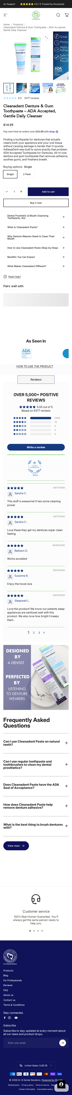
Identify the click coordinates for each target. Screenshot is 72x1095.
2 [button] (34, 632)
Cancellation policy (45, 1089)
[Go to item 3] (34, 88)
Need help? (14, 276)
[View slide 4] (42, 931)
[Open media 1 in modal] (46, 37)
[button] (20, 418)
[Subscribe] (62, 1043)
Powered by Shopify (52, 1080)
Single (10, 174)
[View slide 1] (30, 931)
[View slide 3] (38, 931)
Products (18, 24)
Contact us (9, 1000)
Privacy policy (27, 1085)
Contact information (27, 1089)
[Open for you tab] (61, 1084)
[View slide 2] (34, 931)
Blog (5, 975)
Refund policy (14, 1085)
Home (6, 24)
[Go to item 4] (48, 88)
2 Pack (27, 174)
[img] (15, 488)
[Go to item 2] (21, 88)
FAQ (5, 990)
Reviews (36, 379)
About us (8, 995)
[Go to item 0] (8, 88)
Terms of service (42, 1085)
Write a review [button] (36, 447)
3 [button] (39, 632)
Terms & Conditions (13, 1004)
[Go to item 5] (61, 88)
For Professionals (12, 980)
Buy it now (36, 202)
